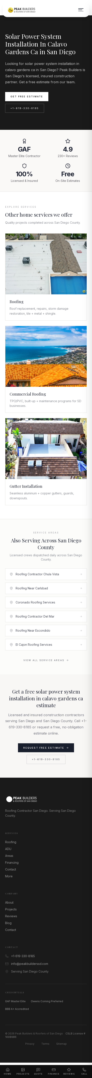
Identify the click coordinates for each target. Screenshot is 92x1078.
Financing (12, 862)
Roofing (10, 842)
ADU (8, 849)
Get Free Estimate (26, 96)
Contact (10, 869)
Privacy (29, 1043)
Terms (45, 1043)
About (9, 902)
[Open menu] (81, 10)
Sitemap (61, 1043)
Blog (8, 923)
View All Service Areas (43, 660)
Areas (9, 855)
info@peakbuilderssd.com (29, 964)
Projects (11, 909)
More (9, 876)
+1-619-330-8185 (24, 108)
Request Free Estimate (43, 747)
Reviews (11, 916)
